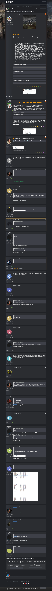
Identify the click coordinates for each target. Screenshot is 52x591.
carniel (9, 271)
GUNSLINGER (38, 58)
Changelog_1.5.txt (16, 124)
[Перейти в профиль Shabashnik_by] (9, 372)
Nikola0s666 (21, 193)
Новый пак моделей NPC (18, 57)
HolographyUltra (9, 413)
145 (9, 11)
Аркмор (9, 219)
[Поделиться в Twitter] (7, 575)
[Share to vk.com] (6, 575)
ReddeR (9, 396)
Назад (8, 11)
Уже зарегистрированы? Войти (37, 1)
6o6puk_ (9, 155)
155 (25, 11)
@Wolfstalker (15, 404)
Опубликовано (17, 14)
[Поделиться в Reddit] (9, 575)
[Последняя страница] (29, 11)
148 (14, 11)
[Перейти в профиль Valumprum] (9, 331)
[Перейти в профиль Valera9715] (9, 290)
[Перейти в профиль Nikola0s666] (9, 210)
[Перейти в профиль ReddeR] (9, 401)
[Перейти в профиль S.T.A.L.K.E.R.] (9, 524)
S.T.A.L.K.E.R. (9, 519)
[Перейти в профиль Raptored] (9, 551)
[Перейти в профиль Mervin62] (9, 174)
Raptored (9, 546)
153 (22, 11)
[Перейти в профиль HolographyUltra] (9, 418)
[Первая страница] (6, 11)
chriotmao (9, 136)
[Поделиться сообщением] (45, 169)
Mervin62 (9, 169)
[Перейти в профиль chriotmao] (9, 141)
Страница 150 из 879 (32, 11)
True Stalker (20, 9)
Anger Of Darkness (34, 53)
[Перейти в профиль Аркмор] (9, 224)
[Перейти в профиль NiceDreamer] (9, 262)
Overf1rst (9, 100)
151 (19, 11)
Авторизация (38, 8)
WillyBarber (7, 578)
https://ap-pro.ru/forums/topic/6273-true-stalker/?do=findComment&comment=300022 (25, 432)
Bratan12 (9, 353)
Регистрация (43, 1)
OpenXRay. (35, 59)
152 (20, 11)
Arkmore (21, 248)
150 (17, 11)
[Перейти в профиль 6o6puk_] (9, 160)
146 (11, 11)
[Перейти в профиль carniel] (9, 276)
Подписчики (42, 8)
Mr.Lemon (21, 234)
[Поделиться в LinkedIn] (10, 575)
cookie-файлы (11, 588)
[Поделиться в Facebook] (8, 575)
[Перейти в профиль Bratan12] (9, 358)
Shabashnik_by (9, 367)
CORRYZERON (26, 51)
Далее (27, 11)
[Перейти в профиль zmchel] (9, 450)
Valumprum (9, 327)
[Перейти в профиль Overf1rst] (7, 9)
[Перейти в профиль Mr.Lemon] (9, 190)
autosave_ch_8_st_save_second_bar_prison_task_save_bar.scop (20, 210)
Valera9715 (9, 285)
